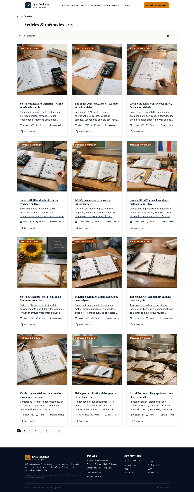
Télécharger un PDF (158, 5)
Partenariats (153, 472)
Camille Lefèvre (167, 125)
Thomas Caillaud (57, 125)
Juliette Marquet (112, 415)
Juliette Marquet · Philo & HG (99, 468)
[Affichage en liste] (173, 36)
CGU (150, 469)
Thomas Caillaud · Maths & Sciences (102, 464)
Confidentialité (154, 465)
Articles (65, 5)
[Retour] (19, 24)
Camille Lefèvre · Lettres (97, 460)
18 (59, 431)
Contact (127, 5)
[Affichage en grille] (168, 36)
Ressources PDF (79, 5)
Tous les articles (94, 473)
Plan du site (129, 472)
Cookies (127, 469)
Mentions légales (131, 465)
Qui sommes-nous (111, 5)
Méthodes (95, 5)
